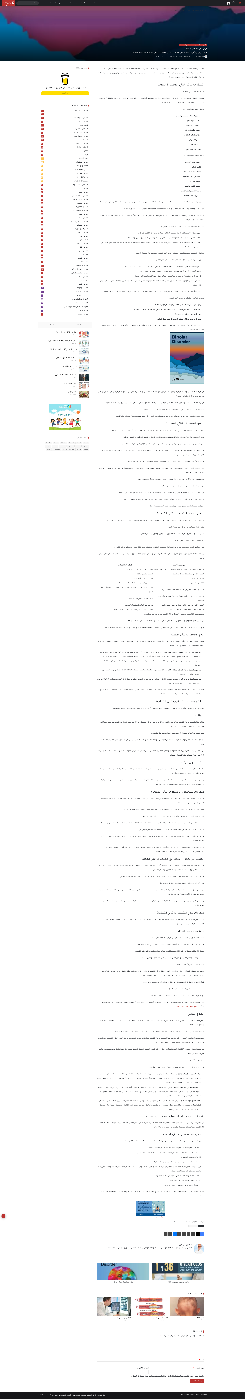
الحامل (71, 442)
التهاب (86, 442)
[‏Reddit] (188, 1234)
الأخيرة (79, 325)
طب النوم (84, 280)
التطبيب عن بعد (82, 240)
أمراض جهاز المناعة (81, 266)
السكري (70, 446)
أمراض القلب (83, 192)
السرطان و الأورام (81, 229)
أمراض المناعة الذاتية (80, 269)
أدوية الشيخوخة (82, 311)
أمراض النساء (83, 114)
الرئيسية (92, 3)
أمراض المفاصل (82, 203)
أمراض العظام (82, 225)
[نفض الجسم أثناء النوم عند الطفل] (84, 351)
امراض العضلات (82, 277)
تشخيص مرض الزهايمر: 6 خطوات (121, 1318)
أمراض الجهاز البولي (81, 136)
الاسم (201, 1360)
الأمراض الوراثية (82, 144)
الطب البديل (51, 3)
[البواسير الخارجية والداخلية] (84, 334)
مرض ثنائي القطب (193, 1226)
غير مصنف (84, 262)
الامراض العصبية (186, 45)
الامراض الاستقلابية (80, 185)
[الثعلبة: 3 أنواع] (187, 1306)
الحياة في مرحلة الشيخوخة (78, 303)
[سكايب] (179, 1234)
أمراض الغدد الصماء (80, 133)
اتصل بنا (55, 1395)
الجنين (85, 155)
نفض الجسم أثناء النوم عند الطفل (63, 350)
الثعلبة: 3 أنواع (200, 1318)
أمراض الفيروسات (81, 244)
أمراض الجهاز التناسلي (79, 196)
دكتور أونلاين (183, 1394)
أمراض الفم (83, 251)
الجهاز (78, 442)
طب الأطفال (81, 3)
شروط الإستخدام (65, 1395)
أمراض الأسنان (82, 258)
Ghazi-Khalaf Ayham (45, 1394)
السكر (78, 446)
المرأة (48, 446)
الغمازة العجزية (71, 384)
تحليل (71, 449)
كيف (48, 449)
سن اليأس (56, 449)
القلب (55, 446)
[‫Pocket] (184, 1234)
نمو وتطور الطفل (81, 170)
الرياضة (48, 442)
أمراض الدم (84, 236)
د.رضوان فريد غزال (199, 56)
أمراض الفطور (82, 314)
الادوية (85, 255)
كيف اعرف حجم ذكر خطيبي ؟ (65, 375)
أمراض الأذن (83, 247)
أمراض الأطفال (82, 162)
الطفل (62, 446)
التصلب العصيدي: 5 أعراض (160, 1318)
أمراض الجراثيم (82, 233)
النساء (86, 449)
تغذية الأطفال (82, 174)
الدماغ (56, 442)
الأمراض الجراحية (82, 189)
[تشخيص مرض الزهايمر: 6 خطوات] (114, 1306)
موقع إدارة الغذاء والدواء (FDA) (187, 1007)
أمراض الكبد (83, 122)
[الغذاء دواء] (84, 394)
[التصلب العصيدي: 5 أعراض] (150, 1306)
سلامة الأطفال (82, 177)
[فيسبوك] (202, 1234)
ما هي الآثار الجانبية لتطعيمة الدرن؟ (62, 341)
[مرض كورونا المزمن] (84, 368)
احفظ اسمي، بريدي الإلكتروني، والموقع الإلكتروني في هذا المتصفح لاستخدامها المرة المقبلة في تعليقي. (167, 1376)
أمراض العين (83, 214)
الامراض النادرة (82, 147)
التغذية (85, 140)
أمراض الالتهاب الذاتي (79, 273)
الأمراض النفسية (194, 10)
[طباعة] (165, 1234)
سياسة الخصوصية (79, 1395)
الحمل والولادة (82, 166)
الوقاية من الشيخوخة (80, 299)
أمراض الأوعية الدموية (80, 200)
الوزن (78, 449)
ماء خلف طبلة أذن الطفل (66, 358)
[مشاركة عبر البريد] (170, 1234)
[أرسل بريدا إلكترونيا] (192, 56)
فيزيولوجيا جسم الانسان (79, 222)
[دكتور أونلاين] (235, 3)
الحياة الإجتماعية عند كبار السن (76, 307)
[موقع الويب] (190, 1251)
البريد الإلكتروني (198, 1368)
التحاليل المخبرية (82, 207)
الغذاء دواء (72, 392)
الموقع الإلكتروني (143, 1368)
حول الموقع (101, 1395)
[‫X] (198, 1234)
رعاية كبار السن (82, 295)
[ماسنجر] (175, 1234)
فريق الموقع (91, 1395)
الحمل (86, 151)
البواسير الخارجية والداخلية (66, 332)
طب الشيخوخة (66, 3)
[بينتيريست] (193, 1234)
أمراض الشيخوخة (81, 292)
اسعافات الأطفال (81, 181)
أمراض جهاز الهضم (81, 118)
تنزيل (65, 449)
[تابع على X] (194, 56)
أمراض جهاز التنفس (80, 211)
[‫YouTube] (181, 1251)
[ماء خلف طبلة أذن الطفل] (84, 360)
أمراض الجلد (83, 218)
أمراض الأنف (83, 284)
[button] (150, 653)
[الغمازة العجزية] (84, 385)
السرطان (85, 446)
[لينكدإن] (184, 1251)
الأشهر (51, 325)
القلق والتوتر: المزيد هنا (159, 1217)
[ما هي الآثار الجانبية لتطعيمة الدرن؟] (84, 343)
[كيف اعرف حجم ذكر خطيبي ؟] (84, 377)
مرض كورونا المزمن (69, 367)
